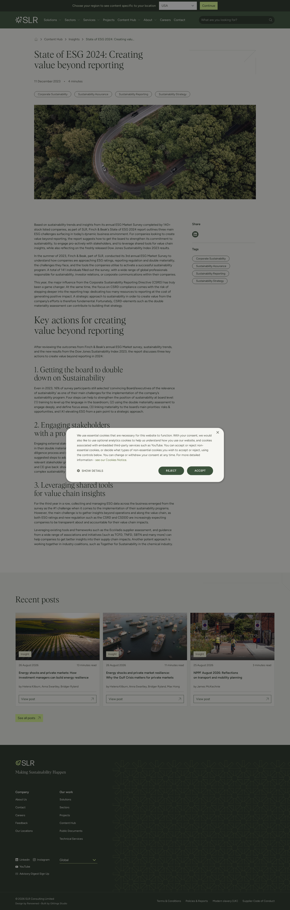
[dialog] (145, 455)
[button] (90, 470)
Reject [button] (171, 470)
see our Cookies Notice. (111, 460)
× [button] (217, 432)
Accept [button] (200, 470)
